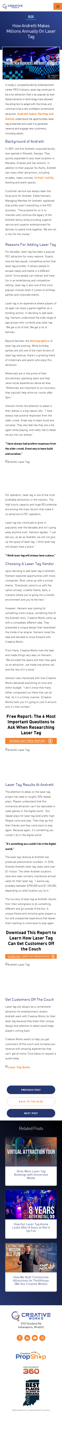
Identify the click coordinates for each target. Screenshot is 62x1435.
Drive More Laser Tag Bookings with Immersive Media (31, 1174)
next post (31, 1113)
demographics (40, 340)
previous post (31, 1089)
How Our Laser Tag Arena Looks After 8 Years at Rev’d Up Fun (31, 1227)
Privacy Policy (45, 1410)
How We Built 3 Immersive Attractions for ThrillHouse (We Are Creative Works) (31, 1280)
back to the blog (31, 1101)
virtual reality (43, 177)
